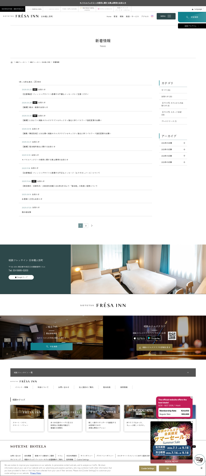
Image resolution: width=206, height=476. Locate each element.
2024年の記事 (166, 155)
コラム (60, 455)
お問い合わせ (63, 387)
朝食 (122, 16)
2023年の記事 (166, 162)
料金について (43, 387)
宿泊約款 (106, 387)
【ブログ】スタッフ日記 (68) (171, 113)
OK (167, 468)
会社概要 (27, 455)
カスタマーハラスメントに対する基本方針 (133, 455)
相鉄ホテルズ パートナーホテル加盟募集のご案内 (43, 459)
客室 (115, 16)
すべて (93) (165, 90)
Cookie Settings (147, 468)
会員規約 (178, 455)
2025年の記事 (166, 149)
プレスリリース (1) (169, 121)
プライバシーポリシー (105, 455)
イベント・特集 (21, 387)
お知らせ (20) (166, 96)
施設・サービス (132, 16)
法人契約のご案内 (86, 387)
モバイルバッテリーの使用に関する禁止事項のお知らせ (103, 2)
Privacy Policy (35, 473)
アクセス (145, 16)
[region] (103, 468)
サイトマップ (15, 459)
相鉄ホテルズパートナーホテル (122, 8)
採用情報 (124, 387)
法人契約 (157, 455)
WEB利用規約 (71, 455)
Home (109, 16)
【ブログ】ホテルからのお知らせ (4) (172, 104)
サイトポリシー (87, 455)
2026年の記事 (166, 143)
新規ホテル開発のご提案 (44, 455)
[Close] (201, 468)
